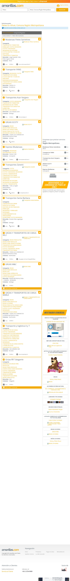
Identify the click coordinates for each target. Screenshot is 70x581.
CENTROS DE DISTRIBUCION (11, 207)
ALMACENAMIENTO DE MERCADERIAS (9, 214)
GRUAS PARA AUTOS (9, 131)
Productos (38, 552)
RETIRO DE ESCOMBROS (10, 110)
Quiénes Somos (29, 554)
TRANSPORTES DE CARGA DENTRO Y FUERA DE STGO (13, 344)
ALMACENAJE (6, 217)
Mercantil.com (60, 552)
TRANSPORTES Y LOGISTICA (11, 347)
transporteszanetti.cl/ (24, 192)
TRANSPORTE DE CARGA (10, 75)
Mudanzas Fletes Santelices (51, 147)
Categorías (16, 33)
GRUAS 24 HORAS (16, 243)
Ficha (67, 147)
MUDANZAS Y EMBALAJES (10, 210)
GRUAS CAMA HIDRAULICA (10, 273)
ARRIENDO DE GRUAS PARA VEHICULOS (11, 364)
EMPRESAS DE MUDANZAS (10, 80)
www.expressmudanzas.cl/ (24, 159)
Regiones (22, 33)
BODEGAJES (6, 212)
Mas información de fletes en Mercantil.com (14, 28)
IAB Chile (64, 569)
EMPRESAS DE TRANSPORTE (11, 337)
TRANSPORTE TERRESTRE (10, 55)
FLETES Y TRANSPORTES (10, 174)
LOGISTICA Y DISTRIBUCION (11, 335)
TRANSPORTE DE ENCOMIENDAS (12, 333)
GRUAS (12, 126)
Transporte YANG (48, 152)
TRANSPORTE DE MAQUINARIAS (12, 245)
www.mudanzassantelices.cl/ (24, 64)
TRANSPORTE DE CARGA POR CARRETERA (11, 107)
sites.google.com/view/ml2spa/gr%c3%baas (27, 259)
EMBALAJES (6, 47)
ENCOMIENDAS (7, 83)
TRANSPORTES (7, 372)
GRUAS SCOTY (47, 164)
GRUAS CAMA (14, 129)
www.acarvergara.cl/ (23, 117)
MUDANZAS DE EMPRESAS (10, 182)
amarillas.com (12, 5)
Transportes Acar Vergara (51, 158)
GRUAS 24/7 (6, 129)
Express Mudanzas (48, 169)
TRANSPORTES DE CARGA (10, 330)
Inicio (26, 552)
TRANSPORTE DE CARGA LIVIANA (12, 82)
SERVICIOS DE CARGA (9, 205)
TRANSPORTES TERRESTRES (11, 45)
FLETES (12, 47)
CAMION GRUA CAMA (9, 369)
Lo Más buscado (40, 554)
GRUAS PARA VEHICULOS (10, 128)
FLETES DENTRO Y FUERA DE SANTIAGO (11, 53)
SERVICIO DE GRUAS (15, 133)
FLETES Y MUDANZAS (9, 48)
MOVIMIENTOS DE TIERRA (10, 105)
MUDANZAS (17, 47)
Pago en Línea (50, 552)
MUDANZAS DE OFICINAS (10, 50)
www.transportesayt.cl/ (23, 354)
